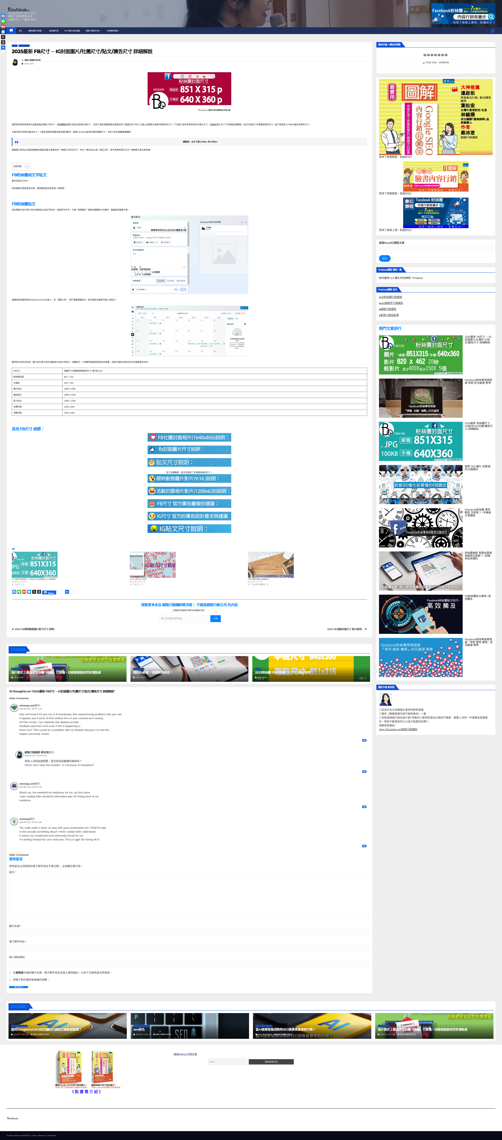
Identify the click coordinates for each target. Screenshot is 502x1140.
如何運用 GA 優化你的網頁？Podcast (401, 278)
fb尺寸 (15, 45)
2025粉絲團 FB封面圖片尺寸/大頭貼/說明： (284, 672)
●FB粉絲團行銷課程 (390, 297)
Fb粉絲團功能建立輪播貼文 (258, 579)
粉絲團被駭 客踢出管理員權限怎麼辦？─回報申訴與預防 (478, 555)
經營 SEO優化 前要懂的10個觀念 (477, 468)
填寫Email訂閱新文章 (391, 242)
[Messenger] (3, 31)
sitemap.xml (27, 705)
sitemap (24, 819)
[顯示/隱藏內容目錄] (26, 166)
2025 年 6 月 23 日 (388, 1034)
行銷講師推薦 (113, 31)
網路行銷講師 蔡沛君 (33, 60)
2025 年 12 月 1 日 (143, 1034)
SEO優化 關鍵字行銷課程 (19, 1026)
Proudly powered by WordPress (19, 1135)
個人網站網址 (17, 957)
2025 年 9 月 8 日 (265, 1034)
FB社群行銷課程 (24, 45)
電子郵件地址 (18, 941)
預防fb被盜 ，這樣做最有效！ (153, 672)
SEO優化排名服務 (72, 31)
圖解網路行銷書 (35, 31)
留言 (12, 872)
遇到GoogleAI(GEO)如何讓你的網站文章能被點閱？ (46, 1029)
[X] (3, 37)
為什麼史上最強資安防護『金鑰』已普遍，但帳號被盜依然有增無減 (56, 672)
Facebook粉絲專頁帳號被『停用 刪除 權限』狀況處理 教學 (479, 642)
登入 (21, 31)
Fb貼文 (213, 124)
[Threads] (3, 42)
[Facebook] (3, 16)
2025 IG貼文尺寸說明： (139, 579)
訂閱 (215, 618)
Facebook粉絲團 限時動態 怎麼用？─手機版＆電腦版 (478, 512)
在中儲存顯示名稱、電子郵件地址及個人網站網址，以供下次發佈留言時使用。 (62, 972)
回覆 (364, 740)
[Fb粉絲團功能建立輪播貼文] (305, 565)
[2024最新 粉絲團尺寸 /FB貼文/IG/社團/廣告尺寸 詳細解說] (69, 565)
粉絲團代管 (54, 31)
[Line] (3, 21)
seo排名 (139, 1029)
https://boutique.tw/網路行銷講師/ (398, 729)
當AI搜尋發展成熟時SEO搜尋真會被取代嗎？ (286, 1029)
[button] (487, 30)
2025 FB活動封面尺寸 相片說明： (346, 629)
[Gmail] (3, 26)
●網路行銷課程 (387, 309)
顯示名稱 (15, 926)
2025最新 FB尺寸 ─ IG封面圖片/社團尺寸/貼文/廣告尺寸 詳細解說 (478, 339)
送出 (384, 258)
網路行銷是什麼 (93, 31)
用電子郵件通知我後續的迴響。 (31, 979)
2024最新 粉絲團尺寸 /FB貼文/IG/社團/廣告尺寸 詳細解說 (34, 579)
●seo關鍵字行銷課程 (391, 303)
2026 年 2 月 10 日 (21, 1034)
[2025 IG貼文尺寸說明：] (187, 565)
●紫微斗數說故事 (389, 315)
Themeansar (51, 1135)
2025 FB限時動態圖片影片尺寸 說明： (35, 629)
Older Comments (19, 698)
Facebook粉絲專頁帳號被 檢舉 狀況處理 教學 (478, 381)
